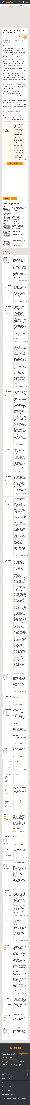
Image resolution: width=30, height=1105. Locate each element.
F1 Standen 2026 (21, 5)
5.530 (9, 290)
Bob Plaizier (8, 42)
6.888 (9, 454)
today (8, 2)
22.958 (7, 131)
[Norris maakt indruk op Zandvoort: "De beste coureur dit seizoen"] (7, 227)
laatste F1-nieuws (23, 1053)
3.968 (9, 701)
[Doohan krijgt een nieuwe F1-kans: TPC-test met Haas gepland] (7, 210)
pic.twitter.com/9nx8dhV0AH (12, 117)
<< (10, 35)
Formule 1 (8, 73)
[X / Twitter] (15, 1048)
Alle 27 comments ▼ (15, 163)
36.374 (7, 868)
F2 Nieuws (6, 198)
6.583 (7, 714)
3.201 (9, 781)
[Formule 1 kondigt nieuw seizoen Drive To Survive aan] (7, 242)
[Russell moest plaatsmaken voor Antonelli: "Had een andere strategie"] (7, 219)
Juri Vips (14, 198)
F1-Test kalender (19, 1065)
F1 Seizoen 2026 (11, 5)
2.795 (7, 1033)
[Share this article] (25, 37)
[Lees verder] (18, 157)
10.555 (7, 950)
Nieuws (3, 5)
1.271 (7, 1020)
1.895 (7, 819)
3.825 (9, 352)
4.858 (7, 679)
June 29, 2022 (20, 119)
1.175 (9, 313)
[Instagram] (19, 1048)
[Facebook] (11, 1048)
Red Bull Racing (13, 1059)
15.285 (9, 855)
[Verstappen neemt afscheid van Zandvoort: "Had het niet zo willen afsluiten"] (7, 235)
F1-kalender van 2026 (10, 1061)
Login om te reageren (7, 253)
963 (7, 753)
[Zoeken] (20, 2)
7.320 (9, 767)
